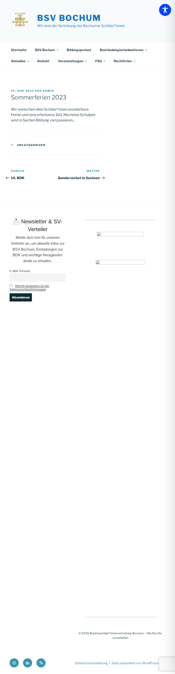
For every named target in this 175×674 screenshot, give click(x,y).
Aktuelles (18, 61)
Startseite (18, 50)
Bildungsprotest (79, 50)
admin (48, 90)
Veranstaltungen (70, 61)
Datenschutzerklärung (91, 663)
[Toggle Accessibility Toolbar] (165, 9)
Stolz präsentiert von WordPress (135, 663)
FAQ (98, 61)
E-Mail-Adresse (20, 271)
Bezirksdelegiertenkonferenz (122, 50)
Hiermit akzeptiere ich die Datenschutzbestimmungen (29, 287)
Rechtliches (123, 61)
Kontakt (43, 61)
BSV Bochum (69, 18)
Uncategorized (31, 145)
